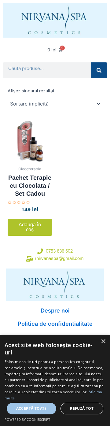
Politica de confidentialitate (55, 323)
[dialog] (55, 380)
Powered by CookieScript (27, 419)
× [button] (103, 341)
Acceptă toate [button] (31, 408)
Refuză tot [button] (82, 408)
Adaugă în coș (30, 227)
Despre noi (55, 310)
